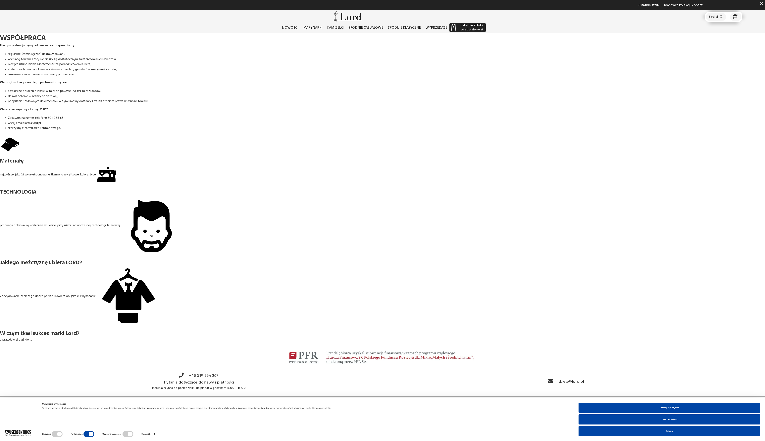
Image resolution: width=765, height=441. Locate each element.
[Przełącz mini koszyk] (735, 16)
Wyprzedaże (436, 27)
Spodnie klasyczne (404, 27)
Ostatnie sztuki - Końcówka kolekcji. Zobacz (413, 5)
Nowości (290, 27)
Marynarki (312, 27)
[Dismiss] (761, 3)
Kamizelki (335, 27)
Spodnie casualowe (365, 27)
